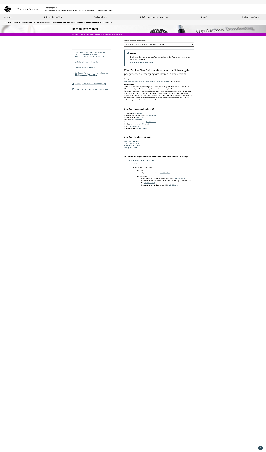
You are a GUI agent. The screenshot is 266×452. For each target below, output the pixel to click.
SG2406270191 (133, 160)
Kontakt (204, 17)
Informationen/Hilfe (53, 17)
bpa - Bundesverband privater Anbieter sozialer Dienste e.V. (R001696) (147, 81)
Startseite (8, 17)
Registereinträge (101, 17)
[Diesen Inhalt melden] (153, 160)
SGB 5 (126, 141)
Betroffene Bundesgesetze (85, 67)
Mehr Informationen (102, 89)
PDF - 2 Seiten (146, 160)
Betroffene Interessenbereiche (86, 62)
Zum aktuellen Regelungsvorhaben (141, 62)
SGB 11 (126, 143)
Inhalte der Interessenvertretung (155, 17)
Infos (121, 35)
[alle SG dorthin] (164, 173)
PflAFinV (127, 145)
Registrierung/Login (251, 17)
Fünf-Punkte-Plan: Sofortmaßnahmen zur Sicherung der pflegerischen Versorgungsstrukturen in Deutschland (91, 54)
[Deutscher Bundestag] (23, 9)
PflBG (126, 147)
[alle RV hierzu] (138, 113)
